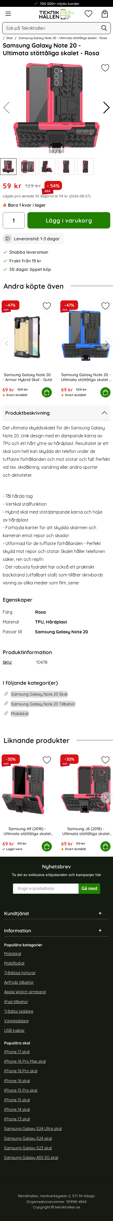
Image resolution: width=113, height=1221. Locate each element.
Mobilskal (12, 953)
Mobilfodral (14, 963)
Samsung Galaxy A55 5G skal (31, 1157)
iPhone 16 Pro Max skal (25, 1061)
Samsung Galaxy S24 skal (28, 1138)
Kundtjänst (16, 913)
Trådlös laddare (18, 1011)
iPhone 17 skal (17, 1051)
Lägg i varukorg (69, 220)
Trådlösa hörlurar (20, 972)
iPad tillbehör (16, 1001)
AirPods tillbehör (19, 982)
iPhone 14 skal (17, 1109)
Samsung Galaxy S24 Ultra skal (33, 1128)
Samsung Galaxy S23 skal (28, 1148)
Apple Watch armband (25, 992)
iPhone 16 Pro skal (20, 1071)
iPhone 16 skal (17, 1080)
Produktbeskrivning (27, 413)
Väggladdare (16, 1020)
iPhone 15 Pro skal (20, 1090)
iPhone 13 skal (17, 1119)
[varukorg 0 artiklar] (105, 14)
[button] (106, 108)
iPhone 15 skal (17, 1099)
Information (17, 930)
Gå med (89, 888)
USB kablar (14, 1030)
